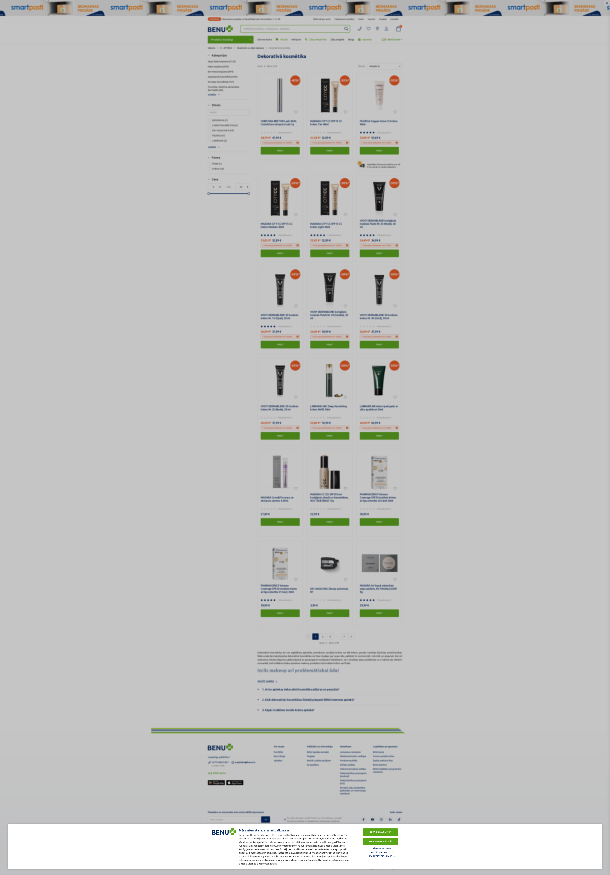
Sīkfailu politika (382, 848)
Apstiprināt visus (380, 832)
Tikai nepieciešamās (380, 841)
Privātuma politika (382, 852)
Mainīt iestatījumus (380, 856)
